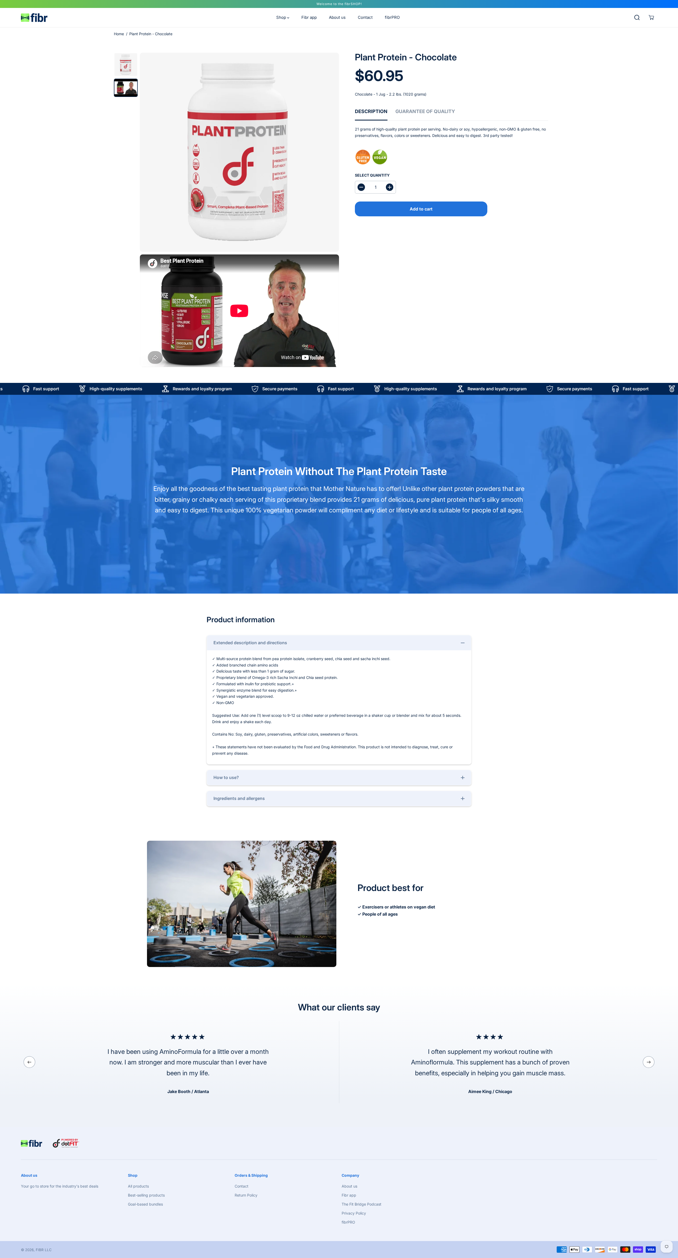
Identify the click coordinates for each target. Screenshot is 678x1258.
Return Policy (246, 1195)
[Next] (648, 1062)
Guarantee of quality (425, 111)
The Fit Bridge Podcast (361, 1204)
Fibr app (309, 17)
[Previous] (29, 1062)
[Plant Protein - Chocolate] (239, 152)
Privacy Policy (354, 1213)
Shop (281, 17)
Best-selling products (146, 1195)
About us (337, 17)
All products (138, 1186)
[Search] (637, 17)
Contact (365, 17)
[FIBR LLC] (34, 18)
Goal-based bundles (145, 1204)
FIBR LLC (44, 1250)
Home (119, 34)
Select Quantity (372, 175)
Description (371, 111)
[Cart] (651, 17)
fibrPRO (392, 17)
